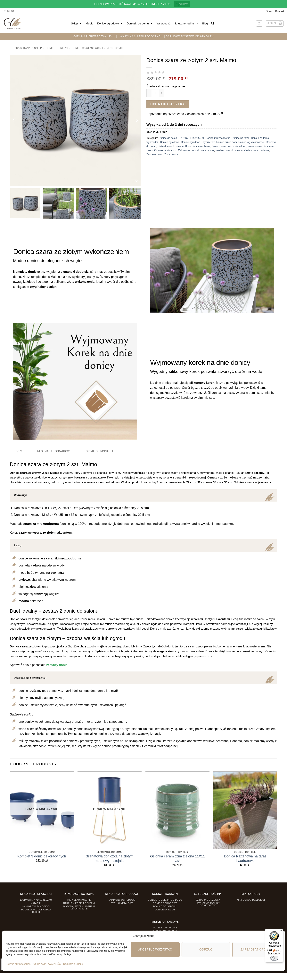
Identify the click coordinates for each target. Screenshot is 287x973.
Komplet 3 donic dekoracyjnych (41, 856)
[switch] (274, 958)
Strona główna (20, 48)
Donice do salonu (168, 137)
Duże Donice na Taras (197, 146)
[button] (212, 23)
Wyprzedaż (163, 23)
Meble (89, 23)
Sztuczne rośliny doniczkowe (208, 904)
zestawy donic (56, 665)
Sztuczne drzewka (208, 900)
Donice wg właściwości (87, 48)
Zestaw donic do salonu (229, 150)
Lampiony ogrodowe (122, 900)
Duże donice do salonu (171, 146)
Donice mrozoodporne (218, 137)
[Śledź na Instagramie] (8, 11)
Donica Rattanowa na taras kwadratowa (245, 858)
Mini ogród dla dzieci (251, 900)
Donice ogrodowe (108, 23)
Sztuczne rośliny (184, 23)
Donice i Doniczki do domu (165, 900)
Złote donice (115, 48)
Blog (205, 23)
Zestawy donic (154, 154)
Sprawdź (182, 4)
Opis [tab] (19, 451)
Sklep (74, 23)
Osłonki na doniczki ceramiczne (196, 150)
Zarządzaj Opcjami (257, 949)
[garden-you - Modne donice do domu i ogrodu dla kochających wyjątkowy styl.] (12, 23)
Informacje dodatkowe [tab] (54, 451)
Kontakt (279, 11)
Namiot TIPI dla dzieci (36, 906)
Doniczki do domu (138, 23)
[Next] (277, 822)
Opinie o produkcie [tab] (100, 451)
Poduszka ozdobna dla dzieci (36, 910)
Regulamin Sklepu (73, 964)
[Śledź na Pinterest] (12, 11)
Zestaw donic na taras (256, 150)
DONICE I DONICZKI (57, 48)
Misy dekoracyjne (79, 900)
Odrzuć (206, 949)
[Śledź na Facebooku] (5, 11)
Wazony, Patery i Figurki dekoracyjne (79, 907)
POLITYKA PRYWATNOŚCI (46, 964)
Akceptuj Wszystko (155, 949)
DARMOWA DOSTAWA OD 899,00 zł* (190, 36)
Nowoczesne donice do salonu (229, 146)
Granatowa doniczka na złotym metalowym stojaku (110, 858)
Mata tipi (36, 903)
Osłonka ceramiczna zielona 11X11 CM (177, 858)
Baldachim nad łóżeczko (36, 900)
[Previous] (10, 822)
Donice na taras (241, 137)
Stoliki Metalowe (122, 903)
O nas (269, 11)
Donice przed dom (226, 142)
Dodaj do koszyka (167, 104)
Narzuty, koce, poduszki (79, 903)
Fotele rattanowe (165, 927)
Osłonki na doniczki (165, 150)
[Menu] (280, 931)
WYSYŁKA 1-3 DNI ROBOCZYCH (141, 36)
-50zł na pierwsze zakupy (92, 36)
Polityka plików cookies (18, 964)
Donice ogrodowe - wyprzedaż (198, 142)
